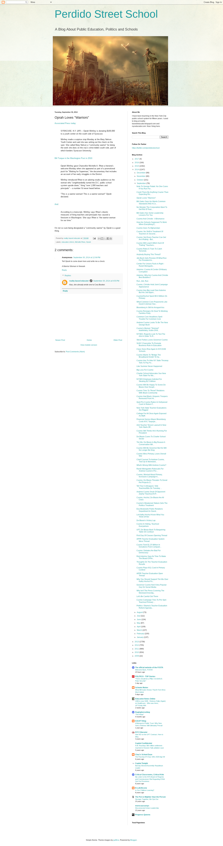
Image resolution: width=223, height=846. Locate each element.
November (141, 176)
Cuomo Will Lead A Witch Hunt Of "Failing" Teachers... (150, 244)
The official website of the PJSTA (149, 667)
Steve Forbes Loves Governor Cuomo (152, 340)
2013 (137, 642)
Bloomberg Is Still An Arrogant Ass (150, 307)
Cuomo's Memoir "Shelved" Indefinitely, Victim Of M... (148, 329)
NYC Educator (141, 732)
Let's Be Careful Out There (147, 596)
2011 (137, 649)
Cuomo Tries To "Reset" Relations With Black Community (150, 392)
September (141, 183)
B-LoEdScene (141, 788)
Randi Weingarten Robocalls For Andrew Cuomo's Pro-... (150, 470)
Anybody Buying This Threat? (149, 254)
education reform (68, 242)
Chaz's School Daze (143, 754)
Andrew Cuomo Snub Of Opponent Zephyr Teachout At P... (151, 493)
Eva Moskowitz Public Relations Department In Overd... (150, 510)
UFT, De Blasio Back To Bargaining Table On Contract (151, 531)
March (139, 630)
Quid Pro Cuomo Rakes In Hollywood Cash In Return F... (152, 403)
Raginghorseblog (142, 712)
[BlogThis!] (102, 238)
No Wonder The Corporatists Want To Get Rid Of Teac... (152, 208)
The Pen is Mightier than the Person (150, 797)
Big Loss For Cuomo (145, 370)
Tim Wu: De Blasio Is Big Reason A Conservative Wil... (151, 443)
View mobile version (88, 345)
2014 (137, 169)
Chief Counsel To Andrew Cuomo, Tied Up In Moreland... (150, 460)
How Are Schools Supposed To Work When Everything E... (152, 223)
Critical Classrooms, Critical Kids (149, 775)
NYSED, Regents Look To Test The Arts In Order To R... (151, 335)
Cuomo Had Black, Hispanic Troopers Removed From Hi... (152, 397)
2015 (137, 166)
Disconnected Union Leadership (147, 808)
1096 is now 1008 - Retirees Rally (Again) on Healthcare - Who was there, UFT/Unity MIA (150, 703)
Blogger (133, 840)
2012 (137, 645)
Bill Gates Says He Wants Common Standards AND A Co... (151, 202)
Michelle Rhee (80, 242)
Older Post (117, 340)
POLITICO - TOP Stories (145, 676)
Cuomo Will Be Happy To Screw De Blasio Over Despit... (151, 386)
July (139, 616)
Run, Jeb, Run (142, 281)
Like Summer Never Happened (149, 366)
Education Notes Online (145, 699)
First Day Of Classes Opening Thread (152, 535)
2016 (137, 162)
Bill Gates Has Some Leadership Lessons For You (150, 214)
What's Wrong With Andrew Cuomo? (151, 465)
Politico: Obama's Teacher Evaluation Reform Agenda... (152, 607)
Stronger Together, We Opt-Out (146, 799)
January (140, 637)
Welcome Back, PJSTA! (144, 670)
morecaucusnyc (142, 806)
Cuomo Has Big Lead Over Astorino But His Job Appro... (151, 291)
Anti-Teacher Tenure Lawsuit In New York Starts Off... (151, 426)
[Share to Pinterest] (110, 238)
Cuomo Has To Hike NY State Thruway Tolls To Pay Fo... (152, 361)
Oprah (88, 242)
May (139, 623)
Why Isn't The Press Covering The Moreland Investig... (150, 592)
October (140, 180)
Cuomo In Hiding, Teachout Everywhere (148, 525)
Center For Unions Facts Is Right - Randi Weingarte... (150, 265)
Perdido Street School (106, 14)
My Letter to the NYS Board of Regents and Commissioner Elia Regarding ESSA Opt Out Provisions (150, 779)
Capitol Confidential (143, 743)
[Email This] (99, 238)
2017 (137, 159)
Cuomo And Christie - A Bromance (150, 219)
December (141, 173)
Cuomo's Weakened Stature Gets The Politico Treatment (152, 504)
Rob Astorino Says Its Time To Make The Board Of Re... (151, 557)
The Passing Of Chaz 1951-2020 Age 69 (150, 757)
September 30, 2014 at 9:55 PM (106, 281)
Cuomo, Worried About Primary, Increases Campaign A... (149, 476)
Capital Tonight (141, 763)
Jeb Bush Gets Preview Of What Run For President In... (152, 259)
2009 (137, 656)
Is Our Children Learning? (144, 790)
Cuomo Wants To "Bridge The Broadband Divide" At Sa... (149, 356)
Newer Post (60, 340)
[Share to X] (104, 238)
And (56, 204)
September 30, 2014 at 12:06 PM (86, 257)
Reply (64, 270)
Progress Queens (142, 815)
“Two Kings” (139, 714)
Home (89, 340)
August (140, 612)
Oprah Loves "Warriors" (146, 198)
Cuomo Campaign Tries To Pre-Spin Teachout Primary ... (151, 601)
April (139, 627)
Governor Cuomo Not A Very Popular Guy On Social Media (152, 586)
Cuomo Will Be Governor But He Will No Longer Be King (152, 449)
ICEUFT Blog (140, 721)
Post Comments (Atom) (75, 352)
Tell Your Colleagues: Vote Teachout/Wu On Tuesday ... (149, 487)
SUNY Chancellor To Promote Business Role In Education (149, 344)
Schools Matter (141, 687)
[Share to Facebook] (107, 238)
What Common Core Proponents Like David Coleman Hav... (152, 303)
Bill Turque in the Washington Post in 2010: (74, 158)
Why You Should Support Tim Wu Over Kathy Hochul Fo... (152, 580)
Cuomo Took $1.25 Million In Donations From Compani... (149, 546)
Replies (68, 276)
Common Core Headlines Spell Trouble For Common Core (149, 318)
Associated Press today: (65, 123)
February (141, 634)
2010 (137, 652)
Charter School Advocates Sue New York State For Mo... (151, 374)
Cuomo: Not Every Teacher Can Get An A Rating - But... (151, 238)
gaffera (116, 840)
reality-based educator (79, 281)
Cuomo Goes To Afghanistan (148, 228)
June (139, 619)
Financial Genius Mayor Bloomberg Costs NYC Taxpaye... (151, 420)
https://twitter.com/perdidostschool (146, 148)
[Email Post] (94, 238)
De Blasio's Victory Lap (146, 520)
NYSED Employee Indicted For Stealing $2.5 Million (149, 380)
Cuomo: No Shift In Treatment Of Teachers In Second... (150, 232)
